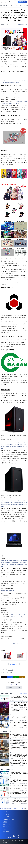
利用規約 (5, 821)
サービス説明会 (6, 816)
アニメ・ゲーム (21, 5)
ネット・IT (11, 669)
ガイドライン (6, 826)
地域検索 (5, 5)
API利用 (4, 829)
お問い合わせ (6, 831)
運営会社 (5, 811)
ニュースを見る (23, 693)
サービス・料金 (6, 814)
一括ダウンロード (14, 664)
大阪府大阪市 (9, 672)
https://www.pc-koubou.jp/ (7, 590)
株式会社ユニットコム (22, 24)
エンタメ (10, 5)
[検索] (15, 2)
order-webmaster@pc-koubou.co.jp (13, 643)
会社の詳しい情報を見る (14, 687)
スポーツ (15, 5)
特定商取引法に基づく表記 (8, 819)
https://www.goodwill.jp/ (17, 616)
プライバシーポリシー (7, 824)
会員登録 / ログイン (22, 1)
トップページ (4, 808)
